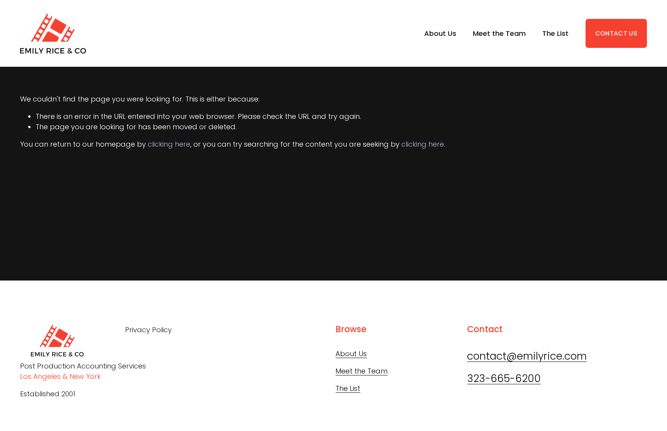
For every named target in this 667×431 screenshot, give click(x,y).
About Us (440, 33)
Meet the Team (499, 33)
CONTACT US (616, 33)
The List (555, 33)
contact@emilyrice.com (527, 356)
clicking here (169, 144)
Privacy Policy (148, 330)
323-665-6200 (504, 378)
